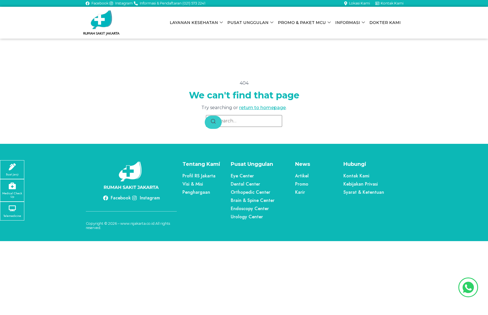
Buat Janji (12, 174)
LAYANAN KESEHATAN (194, 22)
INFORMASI (347, 22)
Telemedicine (12, 215)
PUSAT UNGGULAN (248, 22)
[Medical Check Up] (12, 185)
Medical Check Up (12, 195)
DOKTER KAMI (385, 22)
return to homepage (262, 107)
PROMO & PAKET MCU (302, 22)
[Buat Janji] (12, 166)
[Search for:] (244, 121)
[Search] (213, 122)
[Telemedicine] (12, 208)
